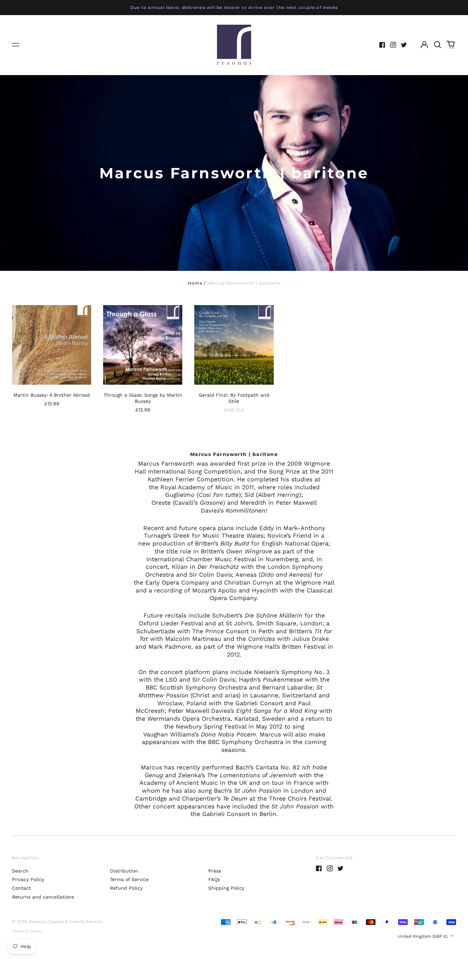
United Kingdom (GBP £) (423, 936)
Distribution (124, 871)
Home (195, 283)
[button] (437, 44)
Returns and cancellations (43, 897)
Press (214, 871)
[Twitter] (404, 45)
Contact (21, 888)
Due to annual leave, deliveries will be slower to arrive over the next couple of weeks (234, 7)
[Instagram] (393, 45)
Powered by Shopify (27, 931)
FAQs (214, 879)
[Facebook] (382, 45)
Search (20, 871)
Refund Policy (126, 888)
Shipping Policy (226, 888)
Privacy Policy (28, 879)
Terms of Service (129, 879)
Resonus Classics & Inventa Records (65, 921)
